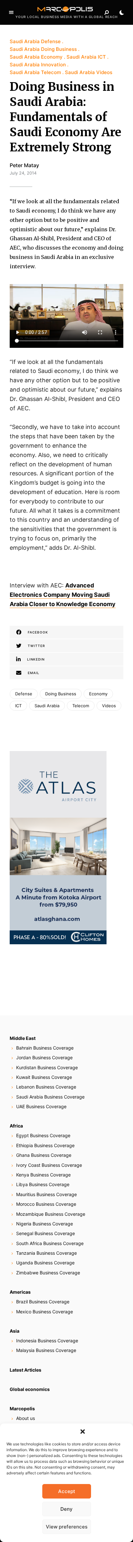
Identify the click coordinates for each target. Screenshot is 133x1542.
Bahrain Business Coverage (45, 1048)
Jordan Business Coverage (44, 1057)
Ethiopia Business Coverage (45, 1145)
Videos (109, 705)
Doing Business (60, 693)
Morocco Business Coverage (46, 1204)
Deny (66, 1509)
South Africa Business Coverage (50, 1243)
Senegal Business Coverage (45, 1233)
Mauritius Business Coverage (46, 1194)
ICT (18, 705)
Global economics (30, 1389)
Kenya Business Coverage (43, 1174)
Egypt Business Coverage (43, 1135)
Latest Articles (25, 1370)
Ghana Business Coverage (43, 1155)
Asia (14, 1331)
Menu (11, 13)
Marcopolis (22, 1408)
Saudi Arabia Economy (36, 57)
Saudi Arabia (47, 705)
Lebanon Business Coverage (46, 1087)
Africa (16, 1125)
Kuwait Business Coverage (44, 1077)
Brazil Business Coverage (42, 1301)
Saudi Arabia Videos (88, 72)
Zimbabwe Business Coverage (48, 1272)
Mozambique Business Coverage (50, 1214)
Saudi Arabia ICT (86, 57)
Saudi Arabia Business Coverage (50, 1096)
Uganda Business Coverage (45, 1262)
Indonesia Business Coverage (47, 1340)
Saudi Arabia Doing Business (43, 49)
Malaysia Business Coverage (46, 1350)
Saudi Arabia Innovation (38, 65)
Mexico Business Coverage (44, 1311)
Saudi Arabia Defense (35, 41)
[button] (82, 1431)
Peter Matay (24, 165)
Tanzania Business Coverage (46, 1253)
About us (25, 1418)
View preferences (66, 1527)
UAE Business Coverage (41, 1106)
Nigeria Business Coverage (44, 1223)
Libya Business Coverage (42, 1184)
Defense (23, 693)
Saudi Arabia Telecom (35, 72)
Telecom (80, 705)
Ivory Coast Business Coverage (49, 1165)
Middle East (23, 1038)
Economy (98, 693)
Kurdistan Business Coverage (47, 1067)
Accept (66, 1491)
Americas (20, 1292)
